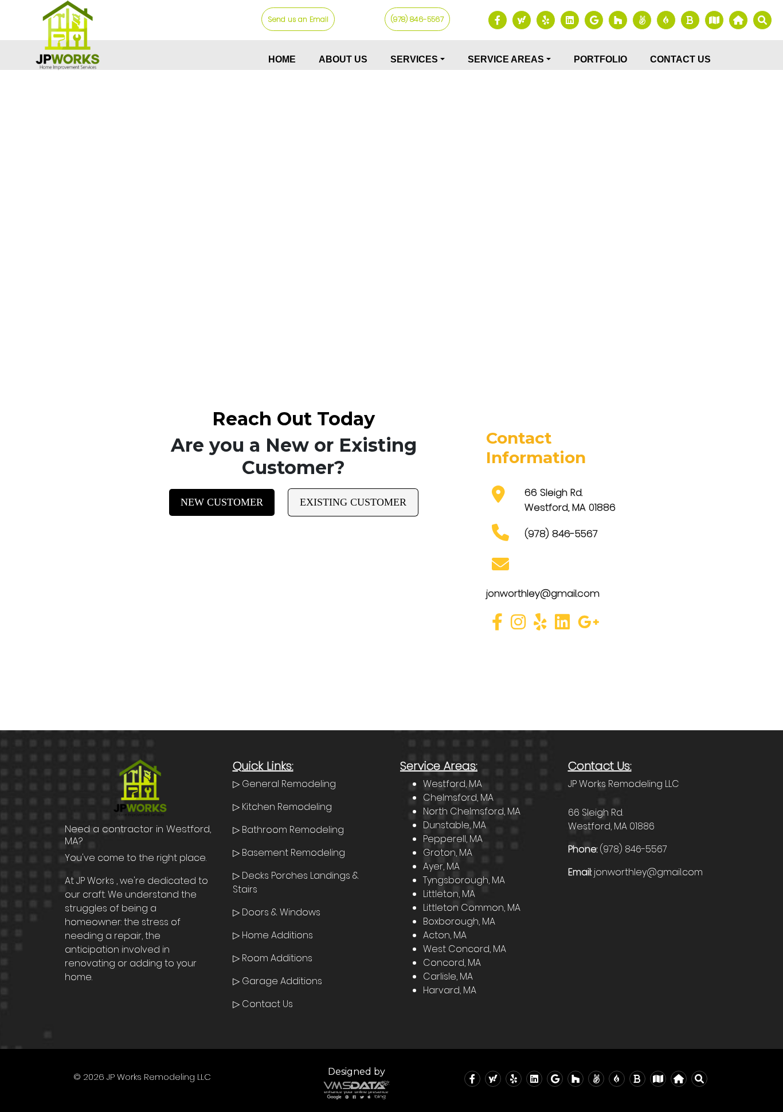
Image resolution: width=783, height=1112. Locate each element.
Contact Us (680, 59)
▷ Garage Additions (277, 981)
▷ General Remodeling (284, 783)
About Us (343, 59)
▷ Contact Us (263, 1004)
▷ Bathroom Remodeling (288, 829)
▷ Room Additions (272, 958)
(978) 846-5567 (417, 19)
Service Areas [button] (506, 59)
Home (282, 59)
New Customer (222, 502)
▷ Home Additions (273, 935)
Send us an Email (298, 19)
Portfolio (600, 59)
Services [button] (414, 59)
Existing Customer (353, 502)
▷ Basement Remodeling (289, 852)
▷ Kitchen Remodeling (282, 806)
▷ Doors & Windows (276, 912)
